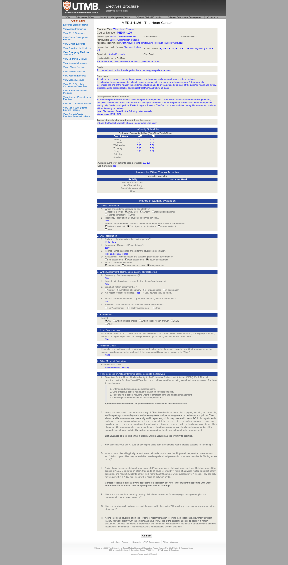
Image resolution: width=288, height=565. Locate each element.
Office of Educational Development (185, 17)
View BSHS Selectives (74, 33)
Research (136, 542)
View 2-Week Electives (74, 71)
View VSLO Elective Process (77, 103)
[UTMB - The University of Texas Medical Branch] (81, 7)
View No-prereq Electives (75, 59)
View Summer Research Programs (74, 91)
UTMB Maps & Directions (168, 550)
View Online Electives (73, 80)
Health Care (115, 542)
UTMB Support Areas (151, 542)
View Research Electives (75, 63)
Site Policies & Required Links (181, 548)
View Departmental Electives (77, 48)
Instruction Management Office (115, 17)
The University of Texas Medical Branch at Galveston (130, 548)
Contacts (174, 542)
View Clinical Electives (74, 44)
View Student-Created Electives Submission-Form (76, 115)
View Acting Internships (74, 29)
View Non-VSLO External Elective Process (75, 109)
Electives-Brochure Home (75, 25)
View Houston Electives (74, 75)
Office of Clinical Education (149, 17)
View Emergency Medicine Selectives (76, 53)
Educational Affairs (85, 17)
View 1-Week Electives (74, 67)
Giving (165, 542)
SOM (67, 17)
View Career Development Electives (75, 38)
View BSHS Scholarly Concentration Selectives (75, 85)
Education (126, 542)
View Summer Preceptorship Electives (77, 98)
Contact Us (212, 17)
